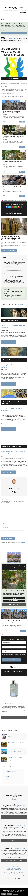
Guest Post (15, 38)
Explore (8, 774)
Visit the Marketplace (14, 840)
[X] (21, 207)
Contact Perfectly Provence (10, 875)
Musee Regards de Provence (16, 213)
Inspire (17, 78)
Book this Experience (9, 250)
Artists (7, 213)
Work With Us (13, 2)
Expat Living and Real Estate (12, 771)
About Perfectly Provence (14, 817)
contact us (8, 266)
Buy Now (14, 717)
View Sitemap (21, 875)
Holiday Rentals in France (14, 871)
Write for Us (19, 2)
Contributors (9, 38)
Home (2, 38)
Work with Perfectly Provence (14, 869)
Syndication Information (8, 267)
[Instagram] (9, 207)
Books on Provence (6, 446)
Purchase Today (14, 33)
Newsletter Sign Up (8, 867)
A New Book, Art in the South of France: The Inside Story (13, 453)
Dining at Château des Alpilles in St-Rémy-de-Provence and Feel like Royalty (16, 759)
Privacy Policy (5, 656)
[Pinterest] (12, 207)
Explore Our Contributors (14, 860)
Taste (7, 781)
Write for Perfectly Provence (14, 868)
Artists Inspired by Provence (8, 360)
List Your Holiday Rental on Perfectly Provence (14, 872)
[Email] (15, 207)
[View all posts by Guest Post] (14, 481)
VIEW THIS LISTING (14, 604)
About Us (8, 2)
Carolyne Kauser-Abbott (8, 320)
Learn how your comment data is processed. (13, 543)
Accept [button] (3, 894)
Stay (7, 778)
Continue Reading (8, 342)
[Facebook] (7, 207)
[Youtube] (18, 207)
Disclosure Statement (17, 873)
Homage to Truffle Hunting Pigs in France (13, 291)
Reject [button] (9, 894)
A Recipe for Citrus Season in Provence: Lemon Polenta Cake (13, 296)
